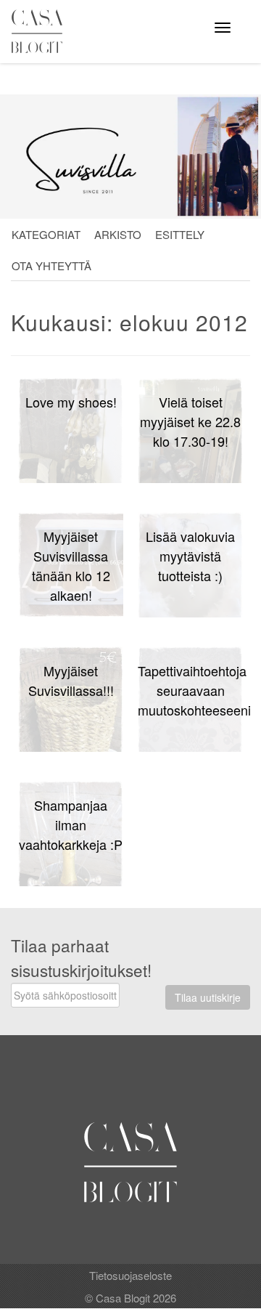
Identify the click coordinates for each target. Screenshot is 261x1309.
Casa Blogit (41, 31)
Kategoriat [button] (46, 234)
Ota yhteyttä (51, 265)
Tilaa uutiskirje (208, 997)
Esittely (179, 234)
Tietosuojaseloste (130, 1275)
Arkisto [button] (117, 234)
